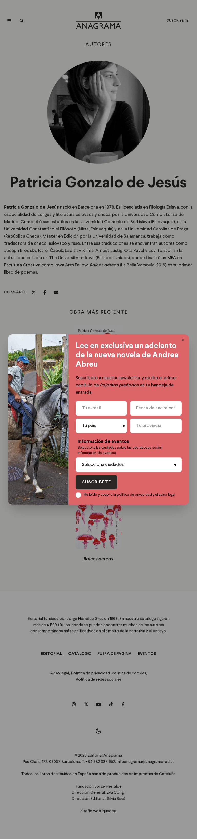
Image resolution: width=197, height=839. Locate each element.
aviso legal (167, 495)
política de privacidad (134, 495)
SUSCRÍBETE (96, 482)
